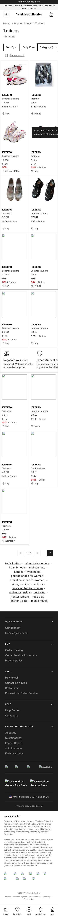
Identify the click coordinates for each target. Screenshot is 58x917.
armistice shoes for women (27, 580)
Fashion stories (14, 753)
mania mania (39, 601)
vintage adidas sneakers (27, 584)
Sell (8, 671)
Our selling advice (16, 683)
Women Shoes (22, 23)
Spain (26, 899)
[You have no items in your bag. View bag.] (51, 14)
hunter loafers (20, 597)
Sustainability (13, 738)
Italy (32, 899)
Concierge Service (16, 633)
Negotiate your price (15, 360)
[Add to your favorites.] (25, 95)
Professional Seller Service (21, 693)
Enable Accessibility (29, 1)
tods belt (38, 597)
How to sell (12, 677)
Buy (7, 644)
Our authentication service (21, 655)
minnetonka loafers (37, 563)
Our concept (12, 628)
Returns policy (14, 660)
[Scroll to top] (50, 553)
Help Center (12, 710)
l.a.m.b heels (17, 568)
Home (6, 23)
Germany (46, 897)
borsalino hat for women (27, 588)
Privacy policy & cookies (28, 805)
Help (8, 704)
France (8, 897)
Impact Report (13, 743)
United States (35, 897)
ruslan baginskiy (19, 592)
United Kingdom (20, 897)
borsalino (39, 592)
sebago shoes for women (27, 576)
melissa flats (37, 568)
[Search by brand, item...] (6, 14)
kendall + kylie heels (27, 572)
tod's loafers (13, 563)
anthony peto (19, 601)
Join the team (13, 748)
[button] (51, 14)
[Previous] (21, 553)
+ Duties (13, 106)
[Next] (37, 553)
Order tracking (14, 650)
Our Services (14, 621)
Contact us (11, 715)
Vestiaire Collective (19, 726)
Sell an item (12, 688)
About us (10, 733)
